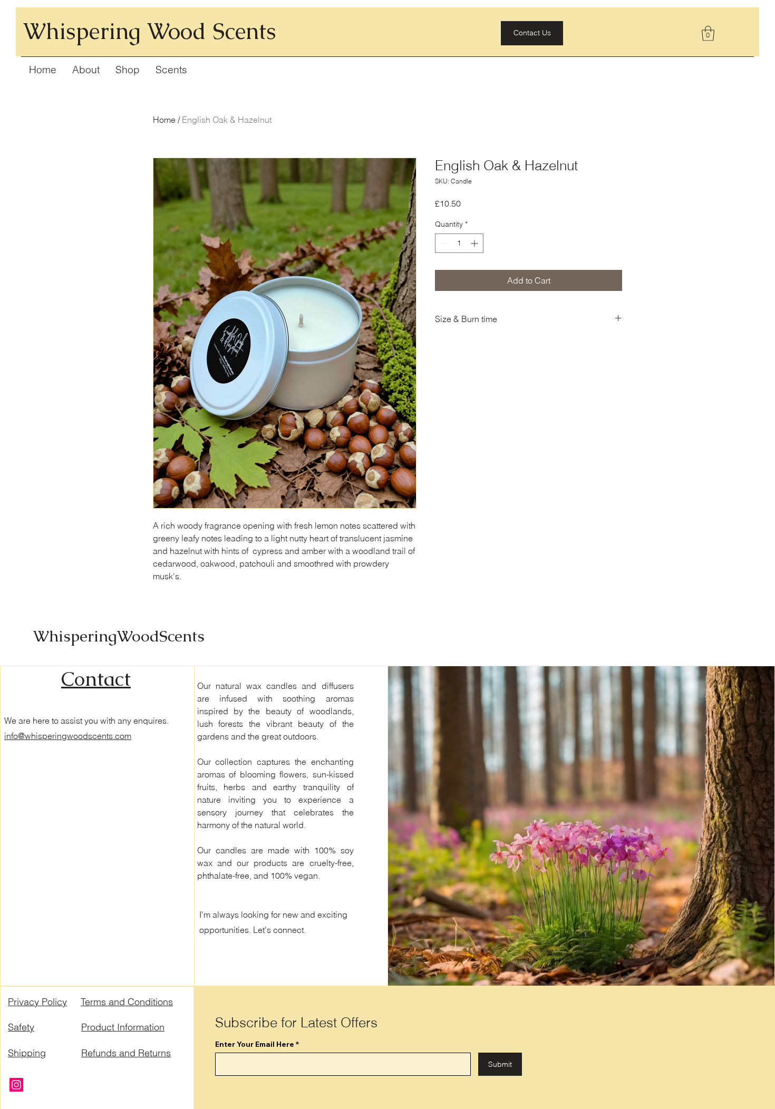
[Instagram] (16, 1085)
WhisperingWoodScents (119, 636)
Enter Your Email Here (254, 1044)
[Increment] (475, 243)
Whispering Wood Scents (149, 31)
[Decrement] (443, 243)
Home (164, 119)
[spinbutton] (459, 243)
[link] (708, 33)
